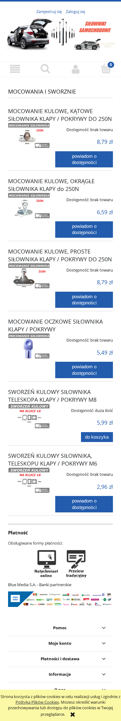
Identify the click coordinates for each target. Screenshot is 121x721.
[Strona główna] (60, 34)
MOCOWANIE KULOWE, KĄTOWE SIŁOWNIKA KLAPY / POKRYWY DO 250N (60, 114)
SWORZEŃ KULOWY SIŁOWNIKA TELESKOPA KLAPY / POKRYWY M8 (52, 395)
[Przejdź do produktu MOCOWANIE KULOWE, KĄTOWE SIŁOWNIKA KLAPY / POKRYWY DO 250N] (29, 135)
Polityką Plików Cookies (37, 702)
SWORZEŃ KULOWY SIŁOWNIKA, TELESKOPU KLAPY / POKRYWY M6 (52, 459)
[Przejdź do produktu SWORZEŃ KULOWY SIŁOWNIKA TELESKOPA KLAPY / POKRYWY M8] (29, 416)
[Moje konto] (75, 69)
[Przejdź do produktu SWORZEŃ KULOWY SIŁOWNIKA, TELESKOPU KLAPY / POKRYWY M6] (29, 480)
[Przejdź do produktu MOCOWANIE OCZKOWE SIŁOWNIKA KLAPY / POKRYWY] (29, 346)
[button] (15, 69)
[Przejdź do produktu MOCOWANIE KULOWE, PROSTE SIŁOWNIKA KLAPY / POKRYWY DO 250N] (29, 276)
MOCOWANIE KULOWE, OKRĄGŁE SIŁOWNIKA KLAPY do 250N (51, 184)
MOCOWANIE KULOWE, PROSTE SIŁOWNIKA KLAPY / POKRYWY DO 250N (60, 255)
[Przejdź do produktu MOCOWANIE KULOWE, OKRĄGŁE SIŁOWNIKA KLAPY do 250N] (29, 206)
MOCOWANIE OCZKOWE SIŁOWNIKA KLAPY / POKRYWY (55, 325)
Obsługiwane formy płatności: (35, 543)
